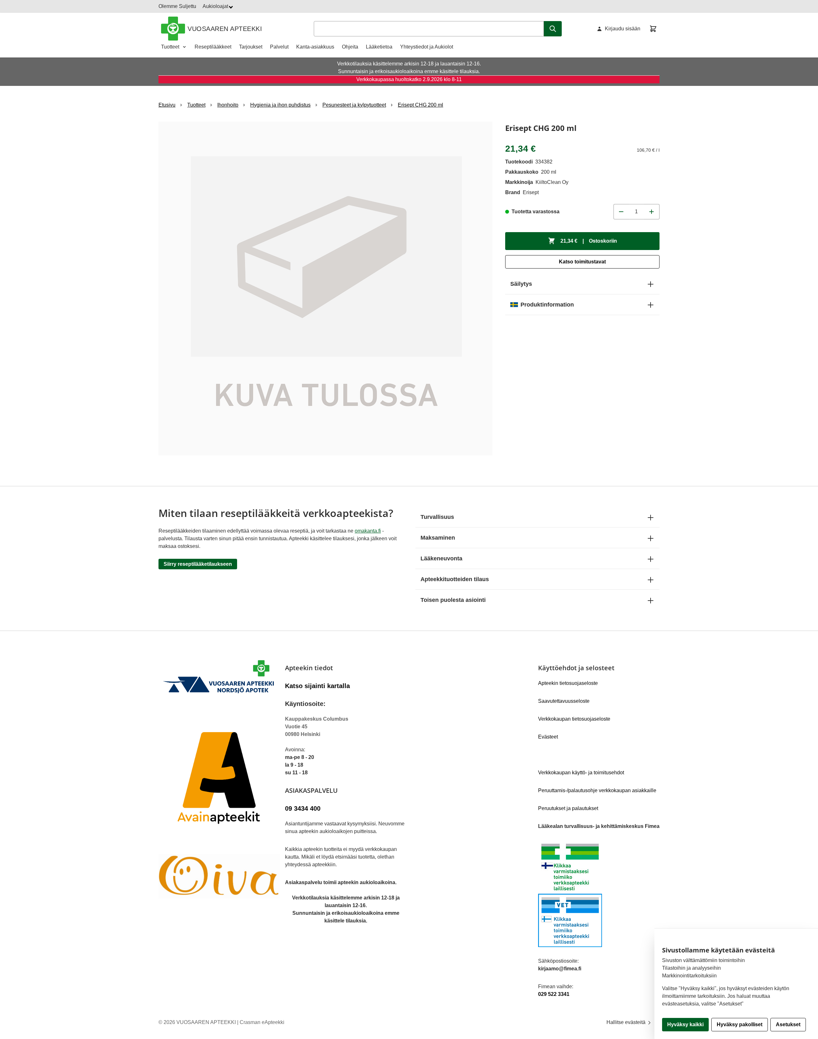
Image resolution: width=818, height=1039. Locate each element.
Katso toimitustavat (582, 261)
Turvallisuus (437, 517)
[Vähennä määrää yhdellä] (621, 211)
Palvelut (279, 46)
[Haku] (553, 28)
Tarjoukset (250, 46)
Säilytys (521, 284)
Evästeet (548, 736)
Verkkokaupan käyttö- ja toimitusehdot (581, 772)
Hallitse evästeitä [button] (626, 1022)
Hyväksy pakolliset (739, 1024)
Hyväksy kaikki (685, 1024)
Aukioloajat (216, 6)
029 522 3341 (553, 994)
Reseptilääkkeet (213, 46)
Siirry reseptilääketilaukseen (198, 564)
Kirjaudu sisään (622, 28)
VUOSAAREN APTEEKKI (225, 28)
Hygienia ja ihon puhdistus (280, 105)
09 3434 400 (302, 808)
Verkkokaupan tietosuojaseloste (574, 719)
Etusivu (166, 105)
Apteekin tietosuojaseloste (568, 683)
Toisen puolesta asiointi (453, 600)
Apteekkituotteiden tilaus (455, 579)
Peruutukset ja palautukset (568, 808)
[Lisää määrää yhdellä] (652, 211)
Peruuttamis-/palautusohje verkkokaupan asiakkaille (597, 790)
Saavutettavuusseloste (564, 701)
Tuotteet (170, 46)
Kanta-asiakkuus (315, 46)
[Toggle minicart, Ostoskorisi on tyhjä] (653, 29)
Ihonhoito (227, 105)
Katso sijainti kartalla (317, 685)
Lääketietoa (379, 46)
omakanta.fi (368, 531)
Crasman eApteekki (262, 1022)
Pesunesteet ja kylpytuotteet (354, 105)
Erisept (531, 192)
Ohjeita (350, 46)
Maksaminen (438, 538)
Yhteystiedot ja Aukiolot (426, 46)
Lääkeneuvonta (441, 558)
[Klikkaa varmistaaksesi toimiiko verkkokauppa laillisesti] (599, 893)
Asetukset (788, 1024)
